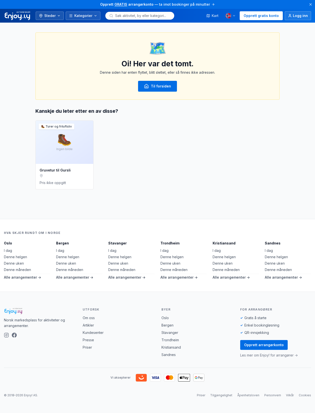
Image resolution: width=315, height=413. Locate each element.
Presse (88, 340)
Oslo (8, 243)
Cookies (305, 395)
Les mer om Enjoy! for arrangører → (269, 355)
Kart (215, 16)
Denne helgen (15, 257)
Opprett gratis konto (261, 16)
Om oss (89, 318)
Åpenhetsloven (248, 395)
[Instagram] (6, 335)
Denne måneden (17, 270)
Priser (87, 347)
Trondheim (170, 243)
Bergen (62, 243)
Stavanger (117, 243)
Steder (50, 16)
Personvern (272, 395)
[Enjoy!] (39, 311)
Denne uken (14, 263)
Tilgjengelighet (221, 395)
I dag (8, 250)
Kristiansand (224, 243)
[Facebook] (14, 335)
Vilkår (290, 395)
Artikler (88, 325)
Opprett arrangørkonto (264, 345)
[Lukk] (310, 4)
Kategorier (83, 16)
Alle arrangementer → (22, 277)
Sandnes (273, 243)
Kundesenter (93, 332)
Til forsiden (161, 86)
